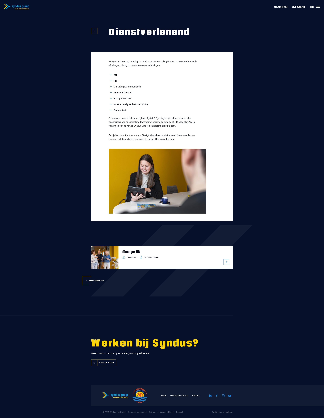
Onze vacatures (281, 7)
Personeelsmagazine (137, 412)
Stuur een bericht (106, 363)
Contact (196, 395)
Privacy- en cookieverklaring (161, 412)
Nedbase (229, 412)
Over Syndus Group (179, 395)
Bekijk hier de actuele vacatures (125, 135)
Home (163, 395)
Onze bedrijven (298, 7)
